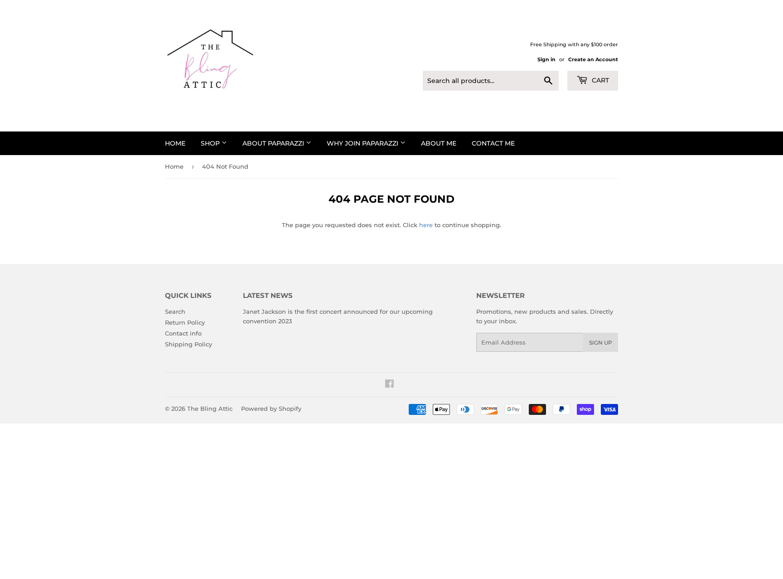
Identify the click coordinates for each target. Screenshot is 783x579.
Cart (599, 80)
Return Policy (185, 322)
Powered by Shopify (271, 408)
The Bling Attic (209, 408)
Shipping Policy (188, 344)
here (426, 225)
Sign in (546, 59)
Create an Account (593, 59)
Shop (211, 143)
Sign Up (600, 342)
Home (175, 143)
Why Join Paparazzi (363, 143)
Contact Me (493, 143)
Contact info (183, 333)
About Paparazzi (274, 143)
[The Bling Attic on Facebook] (389, 385)
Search (175, 311)
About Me (438, 143)
